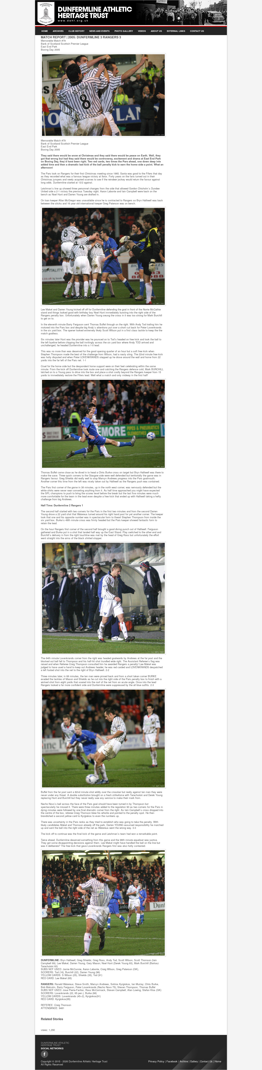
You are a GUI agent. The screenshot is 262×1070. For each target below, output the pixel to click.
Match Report (53, 37)
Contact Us (197, 31)
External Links (176, 31)
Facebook (171, 1061)
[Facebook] (44, 1054)
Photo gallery (124, 31)
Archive (184, 1061)
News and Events (99, 31)
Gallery (194, 1061)
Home (44, 31)
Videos (142, 31)
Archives (58, 31)
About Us (156, 31)
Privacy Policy (156, 1061)
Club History (76, 31)
